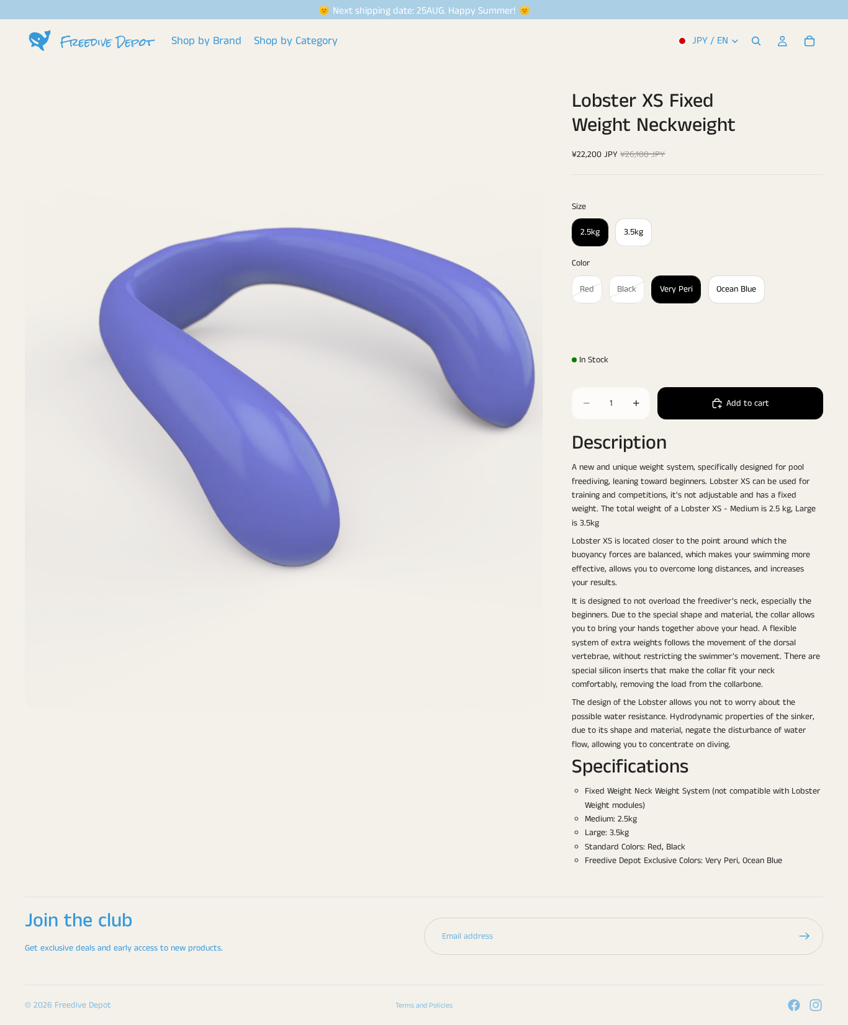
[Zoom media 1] (284, 386)
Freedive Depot (83, 1005)
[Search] (756, 41)
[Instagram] (815, 1005)
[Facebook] (794, 1005)
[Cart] (809, 41)
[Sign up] (805, 936)
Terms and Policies (424, 1005)
